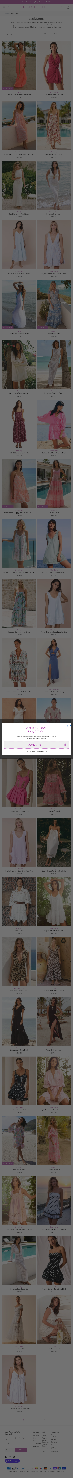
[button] (36, 745)
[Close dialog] (69, 725)
